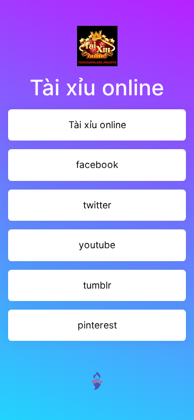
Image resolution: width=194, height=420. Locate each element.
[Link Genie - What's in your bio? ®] (97, 379)
